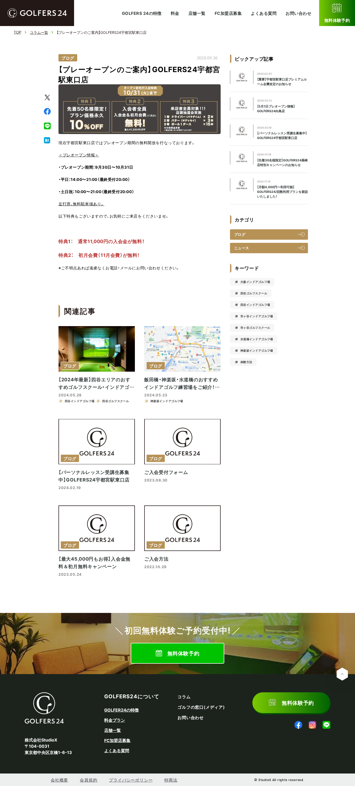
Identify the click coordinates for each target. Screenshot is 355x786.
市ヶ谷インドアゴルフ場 (256, 316)
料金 (175, 13)
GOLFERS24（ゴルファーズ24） (37, 13)
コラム (184, 696)
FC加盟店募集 (228, 13)
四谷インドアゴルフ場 (255, 304)
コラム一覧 (39, 32)
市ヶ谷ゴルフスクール (255, 327)
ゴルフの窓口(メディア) (201, 707)
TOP (17, 32)
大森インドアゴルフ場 (255, 282)
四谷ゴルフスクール (253, 293)
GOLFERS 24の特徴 (142, 13)
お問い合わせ (298, 13)
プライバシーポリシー (131, 780)
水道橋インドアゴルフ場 (256, 339)
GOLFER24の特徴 (121, 710)
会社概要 (59, 780)
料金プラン (114, 720)
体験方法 (246, 362)
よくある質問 (264, 13)
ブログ (67, 58)
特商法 (170, 780)
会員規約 (88, 780)
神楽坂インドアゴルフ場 (256, 350)
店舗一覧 (197, 13)
